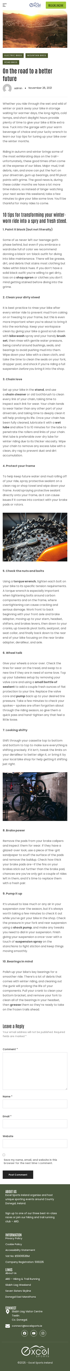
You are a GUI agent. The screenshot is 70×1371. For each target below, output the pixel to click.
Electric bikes (13, 55)
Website (8, 1136)
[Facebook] (24, 1333)
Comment (10, 1049)
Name (7, 1096)
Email (7, 1116)
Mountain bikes (36, 55)
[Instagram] (43, 1333)
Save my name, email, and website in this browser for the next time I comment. (30, 1161)
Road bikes (10, 62)
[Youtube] (34, 1333)
